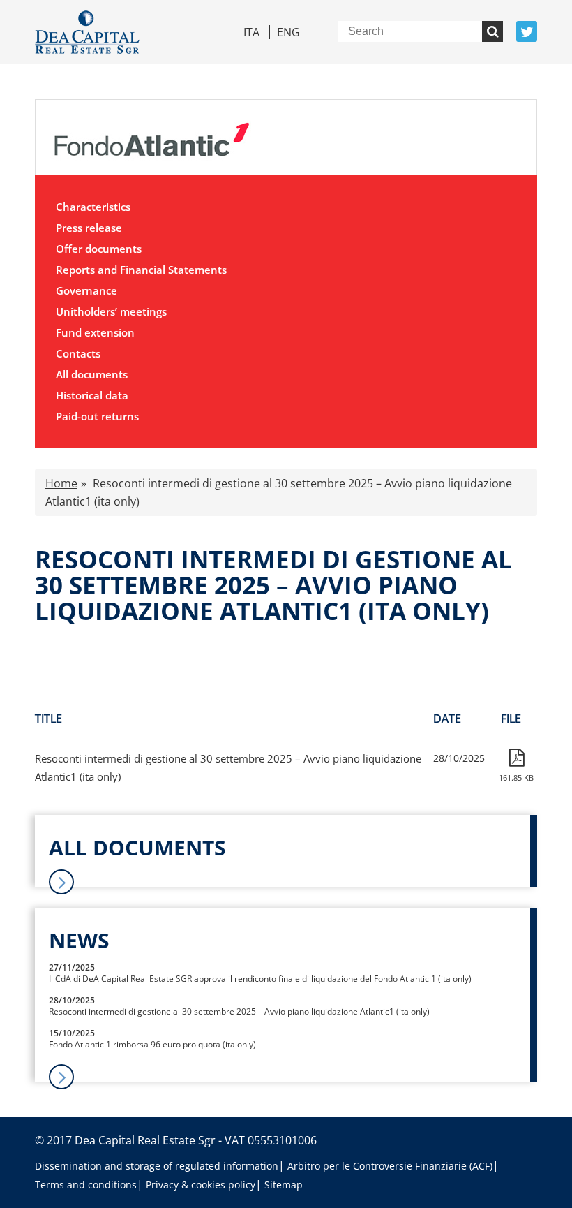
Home (61, 483)
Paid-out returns (97, 416)
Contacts (78, 353)
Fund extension (95, 332)
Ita (251, 32)
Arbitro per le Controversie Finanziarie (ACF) (389, 1165)
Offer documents (99, 249)
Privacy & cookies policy (200, 1184)
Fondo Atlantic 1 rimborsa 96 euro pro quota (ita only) (152, 1044)
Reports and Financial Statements (141, 270)
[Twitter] (526, 31)
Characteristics (93, 207)
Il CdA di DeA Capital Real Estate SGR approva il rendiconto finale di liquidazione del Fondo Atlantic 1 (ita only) (260, 979)
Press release (89, 228)
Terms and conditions (86, 1184)
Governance (86, 290)
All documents (92, 374)
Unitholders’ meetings (111, 311)
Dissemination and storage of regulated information (156, 1165)
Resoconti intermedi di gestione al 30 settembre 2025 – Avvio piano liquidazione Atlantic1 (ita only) (239, 1011)
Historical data (92, 395)
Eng (288, 32)
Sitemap (283, 1184)
